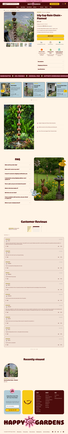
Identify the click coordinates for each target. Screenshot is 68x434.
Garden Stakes (39, 404)
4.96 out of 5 (16, 228)
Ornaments (38, 398)
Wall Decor (38, 409)
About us (47, 395)
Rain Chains (38, 406)
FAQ (55, 396)
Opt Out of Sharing (46, 431)
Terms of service (32, 431)
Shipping (38, 24)
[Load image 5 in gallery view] (26, 45)
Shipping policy (39, 431)
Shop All (38, 395)
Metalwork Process (47, 403)
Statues (37, 408)
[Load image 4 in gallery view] (21, 45)
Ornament (38, 403)
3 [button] (34, 349)
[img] (8, 239)
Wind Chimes (39, 401)
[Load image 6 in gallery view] (30, 45)
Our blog (47, 407)
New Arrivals (29, 7)
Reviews (41, 7)
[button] (65, 4)
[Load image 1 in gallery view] (8, 45)
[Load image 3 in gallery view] (17, 45)
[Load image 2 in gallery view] (13, 45)
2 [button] (32, 349)
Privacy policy (25, 431)
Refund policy (19, 431)
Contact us (57, 395)
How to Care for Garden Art (48, 397)
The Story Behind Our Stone (48, 400)
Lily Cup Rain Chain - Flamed (11, 380)
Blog (51, 7)
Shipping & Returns (58, 398)
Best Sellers (23, 7)
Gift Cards (38, 411)
